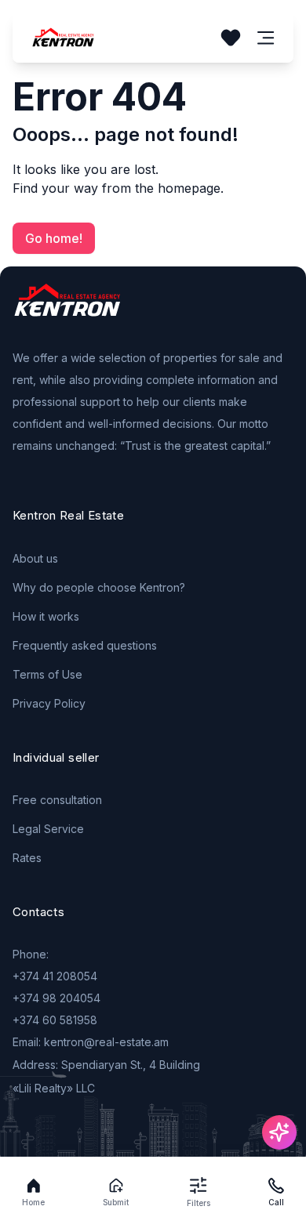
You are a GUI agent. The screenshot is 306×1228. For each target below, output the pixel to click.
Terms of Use (47, 674)
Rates (27, 857)
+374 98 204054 (56, 998)
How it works (46, 616)
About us (35, 558)
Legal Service (48, 828)
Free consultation (57, 799)
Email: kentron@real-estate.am (91, 1042)
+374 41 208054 (55, 976)
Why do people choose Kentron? (99, 587)
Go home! (53, 238)
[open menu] (266, 38)
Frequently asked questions (85, 645)
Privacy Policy (49, 703)
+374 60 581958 (55, 1020)
